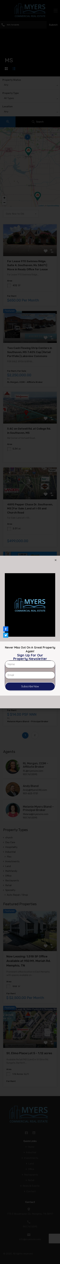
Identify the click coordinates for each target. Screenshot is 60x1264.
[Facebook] (5, 628)
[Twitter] (5, 635)
